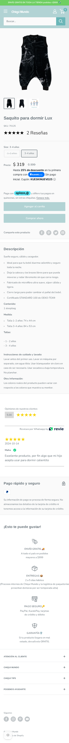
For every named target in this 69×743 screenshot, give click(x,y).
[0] (62, 11)
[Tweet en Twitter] (55, 232)
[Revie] (56, 429)
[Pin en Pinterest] (48, 232)
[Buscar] (60, 21)
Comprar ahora (34, 218)
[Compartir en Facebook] (41, 232)
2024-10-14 (12, 443)
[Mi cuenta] (55, 11)
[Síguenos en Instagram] (13, 719)
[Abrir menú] (5, 11)
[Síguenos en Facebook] (6, 719)
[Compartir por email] (62, 232)
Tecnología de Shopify (14, 735)
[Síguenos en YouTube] (27, 719)
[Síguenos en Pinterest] (20, 719)
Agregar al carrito (34, 206)
